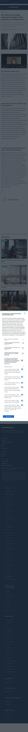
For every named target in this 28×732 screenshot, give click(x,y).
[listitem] (14, 340)
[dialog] (14, 366)
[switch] (22, 343)
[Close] (25, 313)
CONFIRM (8, 416)
